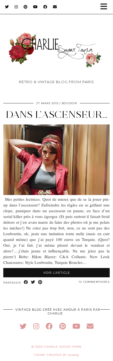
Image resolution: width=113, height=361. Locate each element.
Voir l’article (56, 273)
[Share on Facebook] (26, 282)
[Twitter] (7, 6)
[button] (105, 7)
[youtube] (76, 326)
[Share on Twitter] (33, 282)
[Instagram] (16, 6)
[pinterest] (62, 326)
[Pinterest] (26, 6)
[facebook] (49, 326)
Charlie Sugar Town (62, 346)
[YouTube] (35, 6)
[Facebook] (45, 6)
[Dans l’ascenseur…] (56, 193)
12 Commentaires (94, 282)
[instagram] (36, 326)
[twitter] (23, 326)
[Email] (55, 6)
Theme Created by (56, 355)
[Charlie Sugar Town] (56, 41)
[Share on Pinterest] (40, 282)
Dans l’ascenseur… (57, 114)
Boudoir (69, 103)
